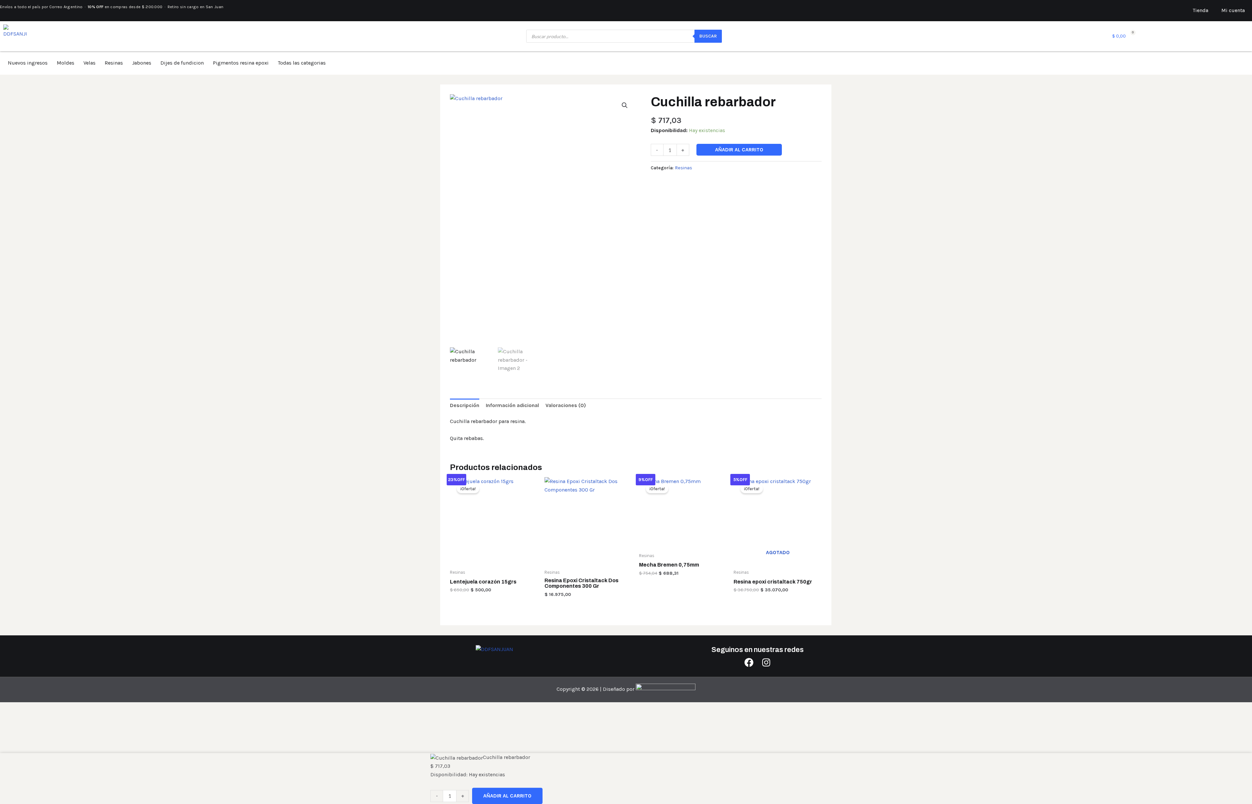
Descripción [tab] (464, 405)
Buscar (708, 36)
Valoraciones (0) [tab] (565, 405)
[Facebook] (748, 662)
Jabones (141, 63)
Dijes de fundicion (182, 63)
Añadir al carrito (739, 149)
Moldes (65, 63)
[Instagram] (766, 662)
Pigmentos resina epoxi (241, 63)
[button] (625, 105)
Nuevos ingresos (28, 63)
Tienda (1200, 10)
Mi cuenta (1233, 10)
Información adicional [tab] (512, 405)
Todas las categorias (302, 63)
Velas (89, 63)
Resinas (114, 63)
